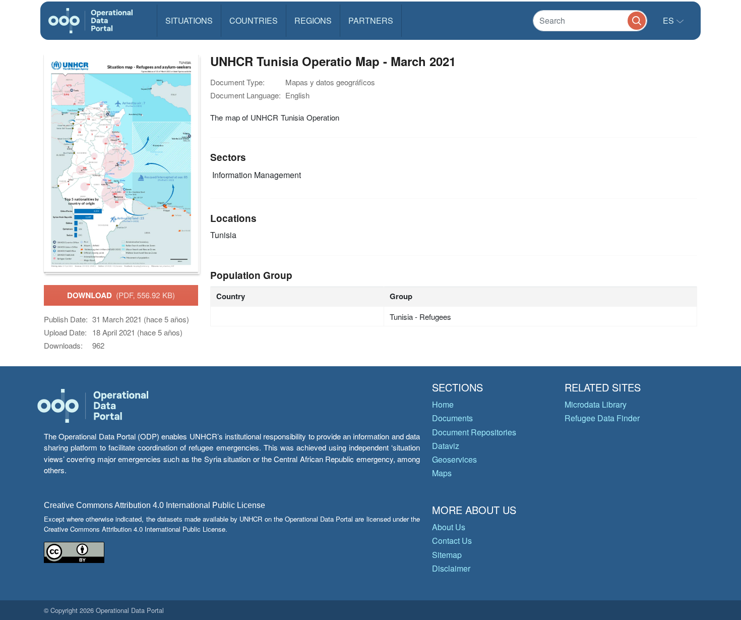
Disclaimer (451, 568)
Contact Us (452, 540)
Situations (189, 20)
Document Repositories (474, 432)
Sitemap (447, 554)
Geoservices (454, 459)
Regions (313, 20)
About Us (448, 527)
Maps (442, 473)
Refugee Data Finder (602, 418)
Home (443, 404)
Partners (370, 20)
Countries (253, 20)
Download (121, 295)
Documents (452, 418)
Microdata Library (596, 404)
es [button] (669, 20)
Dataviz (445, 446)
